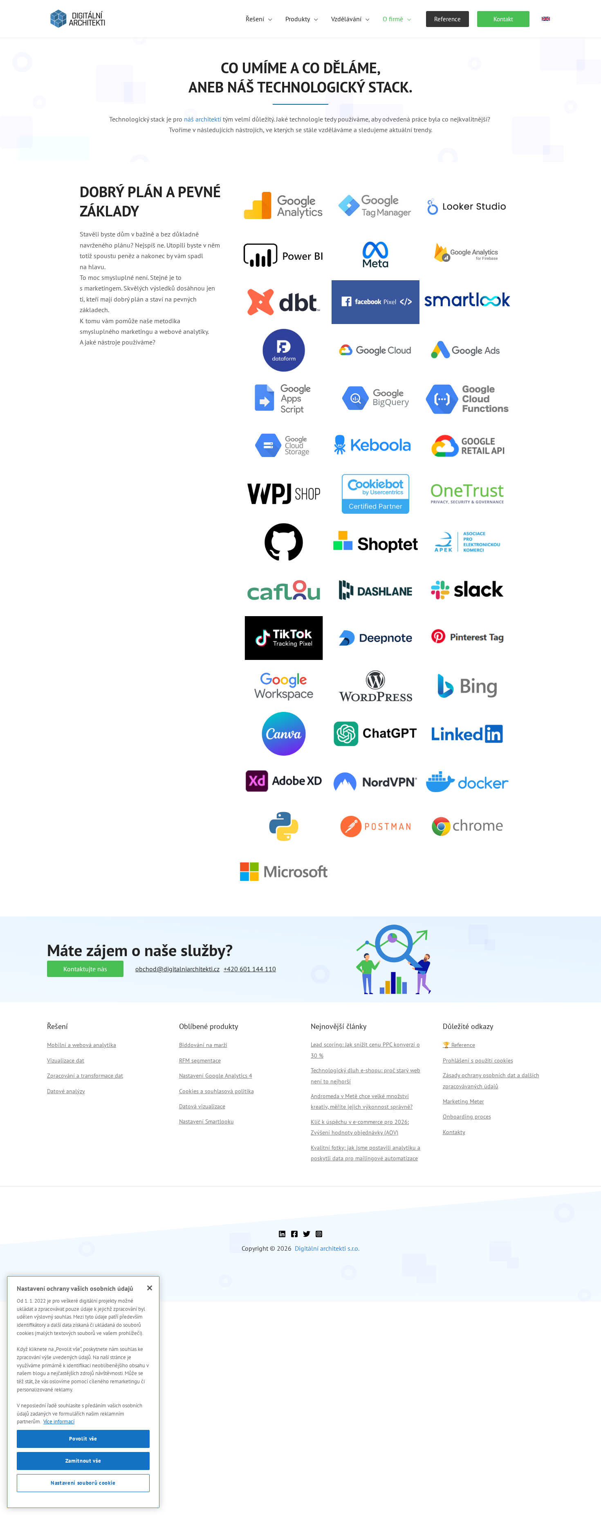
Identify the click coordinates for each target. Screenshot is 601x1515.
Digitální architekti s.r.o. (327, 1248)
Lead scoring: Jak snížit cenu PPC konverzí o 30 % (365, 1050)
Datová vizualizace (202, 1106)
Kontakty (454, 1132)
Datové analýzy (66, 1091)
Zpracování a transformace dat (85, 1075)
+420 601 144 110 (250, 969)
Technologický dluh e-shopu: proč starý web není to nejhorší (365, 1076)
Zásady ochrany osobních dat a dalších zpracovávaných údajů (491, 1081)
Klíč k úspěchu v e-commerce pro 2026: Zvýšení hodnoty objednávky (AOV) (360, 1127)
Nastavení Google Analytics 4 (215, 1075)
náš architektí (202, 119)
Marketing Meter (463, 1101)
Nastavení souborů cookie (83, 1482)
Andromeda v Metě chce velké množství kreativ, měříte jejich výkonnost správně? (362, 1101)
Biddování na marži (203, 1045)
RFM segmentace (200, 1060)
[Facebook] (294, 1234)
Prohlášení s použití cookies (478, 1060)
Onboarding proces (467, 1116)
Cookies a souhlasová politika (216, 1091)
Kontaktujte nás (85, 969)
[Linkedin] (282, 1234)
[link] (546, 19)
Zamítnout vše (83, 1460)
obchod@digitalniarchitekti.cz (177, 969)
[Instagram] (319, 1234)
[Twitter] (306, 1234)
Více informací (58, 1421)
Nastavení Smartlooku (206, 1121)
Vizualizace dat (65, 1060)
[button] (268, 19)
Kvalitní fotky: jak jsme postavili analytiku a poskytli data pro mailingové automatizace (365, 1153)
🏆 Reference (459, 1045)
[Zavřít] (150, 1288)
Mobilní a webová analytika (81, 1045)
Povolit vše (83, 1438)
